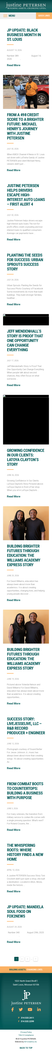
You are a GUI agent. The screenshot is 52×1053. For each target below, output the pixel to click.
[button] (9, 15)
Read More (13, 65)
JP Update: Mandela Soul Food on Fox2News (25, 911)
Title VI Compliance (26, 1035)
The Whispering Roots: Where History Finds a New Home (25, 852)
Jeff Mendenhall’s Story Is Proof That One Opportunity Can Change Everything (25, 340)
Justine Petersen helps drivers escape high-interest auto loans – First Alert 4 (26, 195)
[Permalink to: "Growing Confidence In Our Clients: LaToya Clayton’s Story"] (26, 419)
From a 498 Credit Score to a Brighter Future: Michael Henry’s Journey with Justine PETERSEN (25, 126)
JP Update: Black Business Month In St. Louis (24, 35)
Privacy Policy (26, 1032)
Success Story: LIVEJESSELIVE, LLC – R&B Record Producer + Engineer (26, 725)
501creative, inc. (30, 1042)
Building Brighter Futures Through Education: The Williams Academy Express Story (23, 555)
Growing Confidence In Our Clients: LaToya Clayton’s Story (25, 457)
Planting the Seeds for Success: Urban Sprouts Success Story (25, 262)
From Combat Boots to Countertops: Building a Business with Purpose (25, 790)
